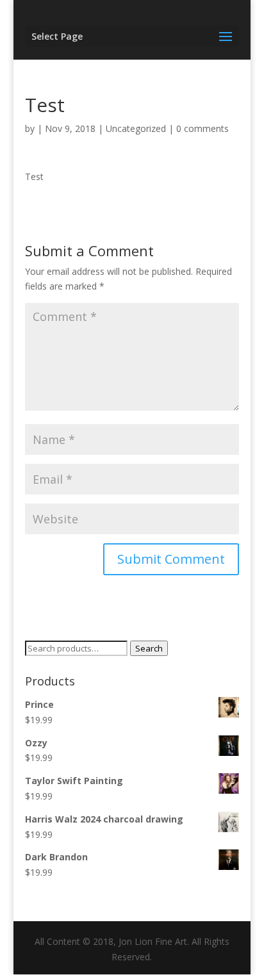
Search (149, 648)
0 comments (202, 128)
